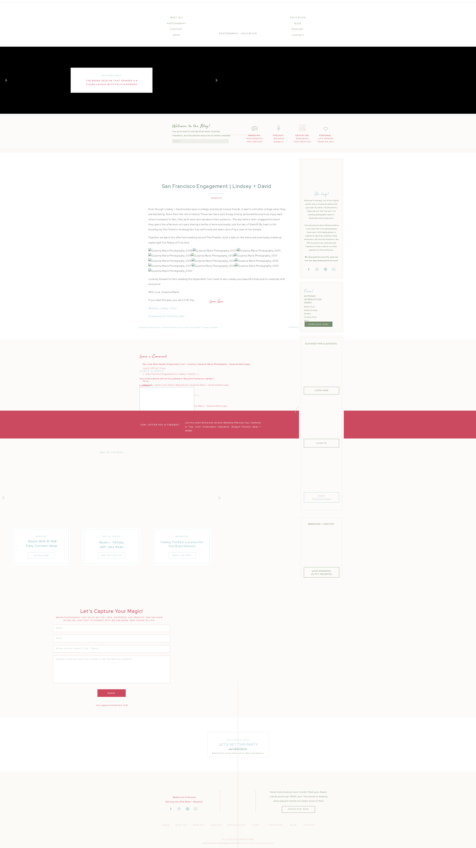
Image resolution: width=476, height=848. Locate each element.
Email (143, 436)
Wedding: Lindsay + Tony (162, 308)
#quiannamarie (254, 753)
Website (143, 447)
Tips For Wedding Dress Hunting (166, 324)
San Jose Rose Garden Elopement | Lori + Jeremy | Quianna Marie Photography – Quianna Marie (194, 364)
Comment (145, 385)
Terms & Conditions (265, 843)
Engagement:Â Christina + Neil (166, 316)
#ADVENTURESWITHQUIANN (227, 753)
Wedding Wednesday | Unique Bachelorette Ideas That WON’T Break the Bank (178, 327)
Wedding (216, 198)
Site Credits (248, 843)
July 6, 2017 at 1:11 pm (154, 368)
